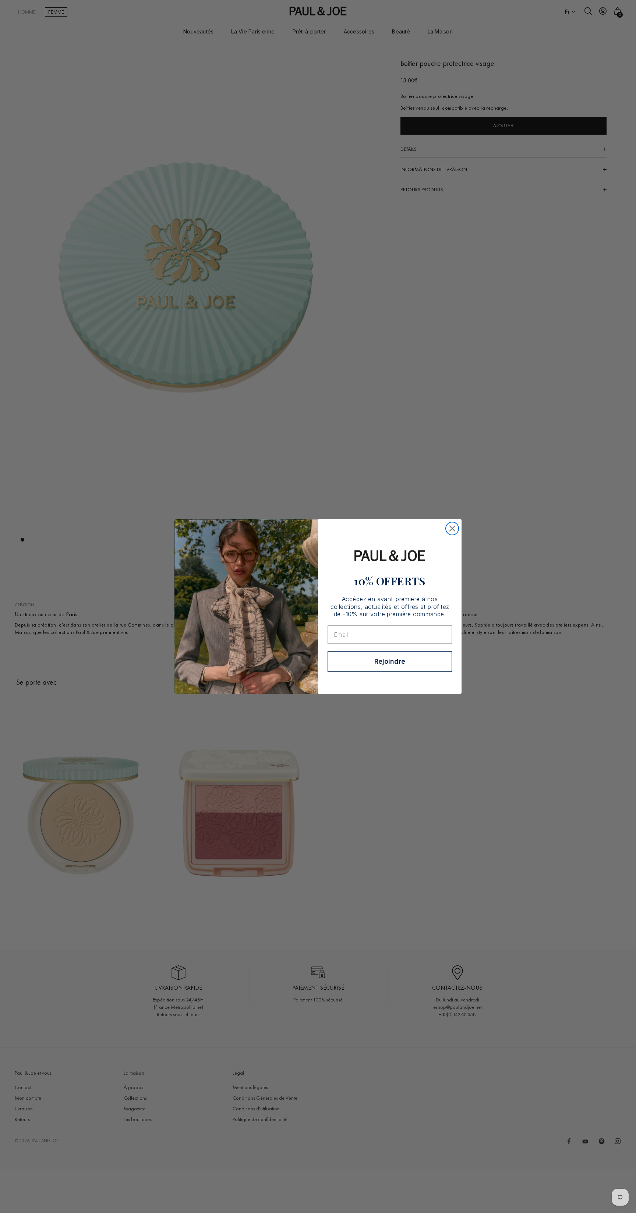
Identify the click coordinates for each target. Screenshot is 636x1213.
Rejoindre (389, 661)
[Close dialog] (452, 528)
